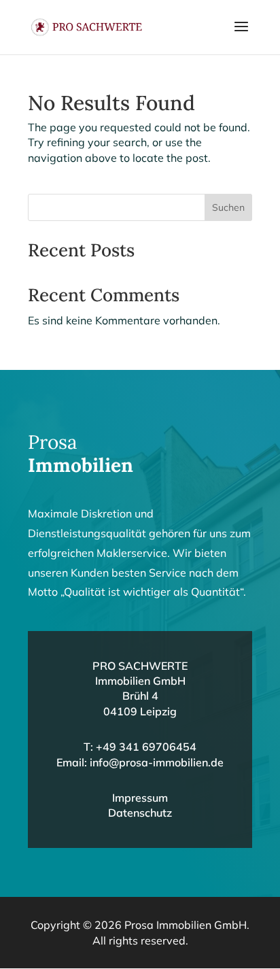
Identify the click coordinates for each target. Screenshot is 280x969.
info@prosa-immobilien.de (157, 762)
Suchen (228, 207)
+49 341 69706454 (146, 746)
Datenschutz (140, 812)
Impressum (140, 797)
